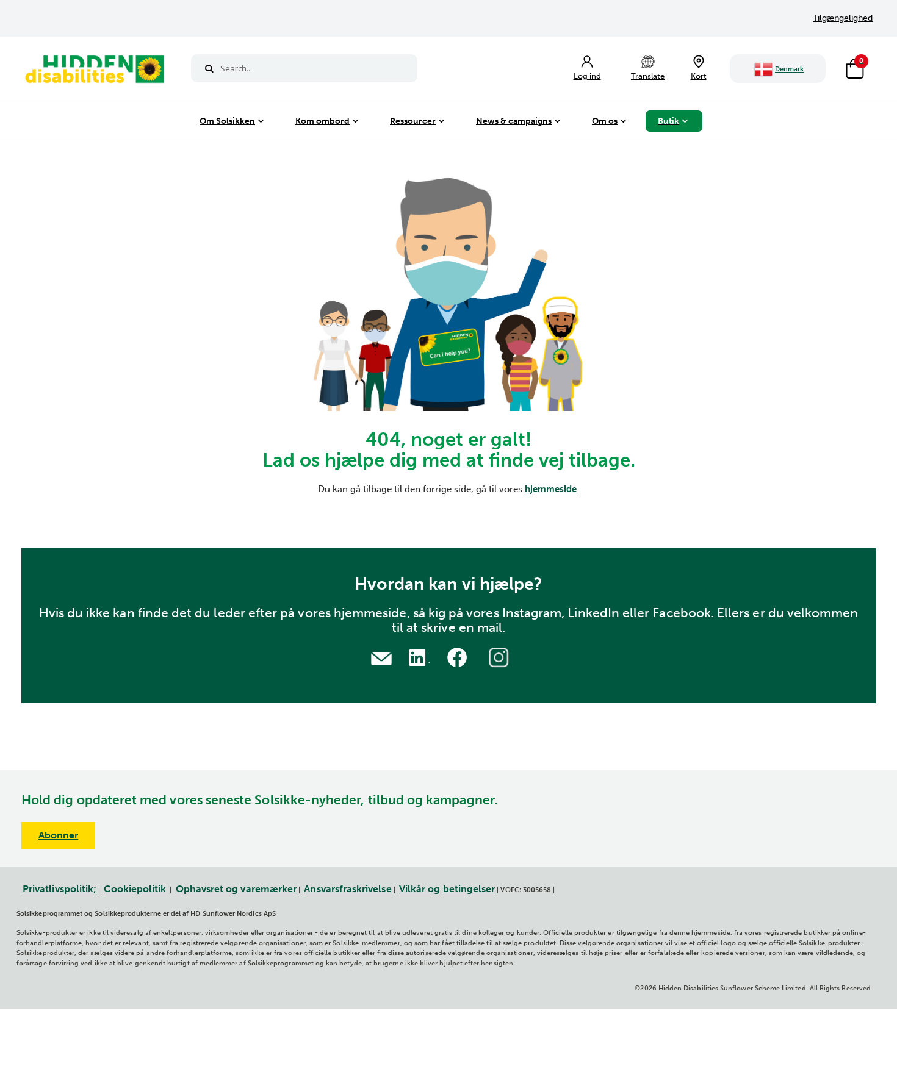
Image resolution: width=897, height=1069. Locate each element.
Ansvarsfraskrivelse (347, 889)
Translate (648, 75)
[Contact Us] (381, 657)
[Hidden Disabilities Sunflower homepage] (94, 72)
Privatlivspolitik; (59, 889)
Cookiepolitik (135, 889)
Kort (699, 75)
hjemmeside (551, 489)
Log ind (587, 75)
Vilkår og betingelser (447, 889)
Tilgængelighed (843, 18)
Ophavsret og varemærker (236, 889)
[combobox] (304, 68)
